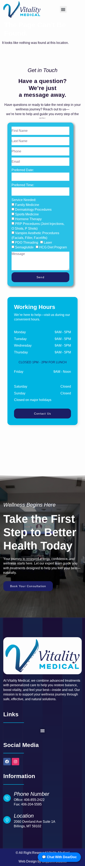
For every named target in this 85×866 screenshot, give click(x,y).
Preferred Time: (23, 185)
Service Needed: (24, 200)
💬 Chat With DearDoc (59, 857)
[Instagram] (15, 761)
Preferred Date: (23, 170)
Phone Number (31, 794)
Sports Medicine (27, 214)
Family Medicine (27, 204)
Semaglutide (24, 247)
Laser (48, 242)
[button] (63, 9)
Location (24, 816)
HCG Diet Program (53, 247)
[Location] (7, 820)
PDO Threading (26, 242)
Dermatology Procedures (33, 209)
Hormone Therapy (28, 219)
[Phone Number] (7, 798)
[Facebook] (7, 761)
